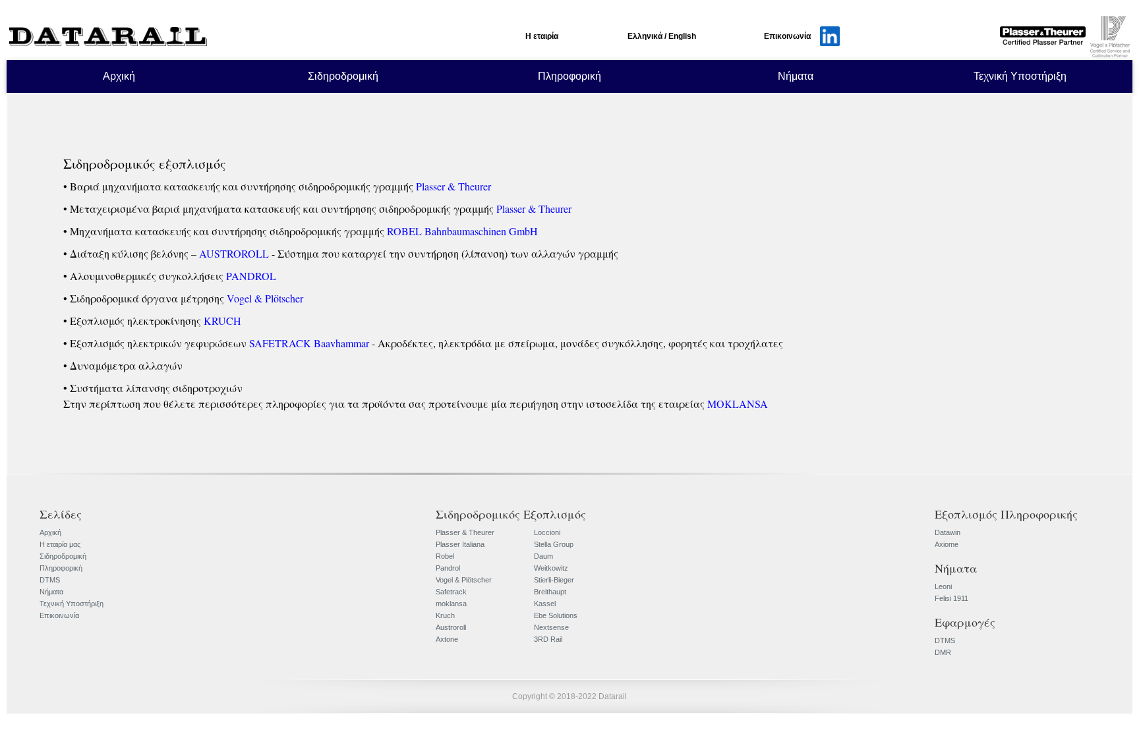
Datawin (947, 532)
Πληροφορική (569, 76)
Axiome (946, 544)
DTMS (50, 580)
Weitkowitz (551, 568)
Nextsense (551, 627)
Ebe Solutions (555, 615)
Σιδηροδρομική (343, 76)
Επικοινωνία (787, 36)
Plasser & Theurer (453, 186)
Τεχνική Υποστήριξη (1020, 76)
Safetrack (451, 592)
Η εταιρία (541, 36)
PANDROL (251, 276)
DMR (943, 652)
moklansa (451, 604)
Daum (543, 556)
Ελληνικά (645, 36)
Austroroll (451, 627)
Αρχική (119, 76)
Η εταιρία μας (60, 544)
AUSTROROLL (234, 253)
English (682, 36)
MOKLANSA (737, 403)
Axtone (447, 639)
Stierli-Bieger (554, 580)
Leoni (943, 586)
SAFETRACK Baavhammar (309, 343)
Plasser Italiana (460, 544)
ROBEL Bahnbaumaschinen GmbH (462, 231)
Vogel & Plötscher (265, 298)
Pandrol (448, 568)
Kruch (445, 615)
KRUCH (222, 320)
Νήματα (795, 76)
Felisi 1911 (951, 598)
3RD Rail (548, 639)
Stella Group (553, 544)
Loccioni (547, 532)
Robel (445, 556)
